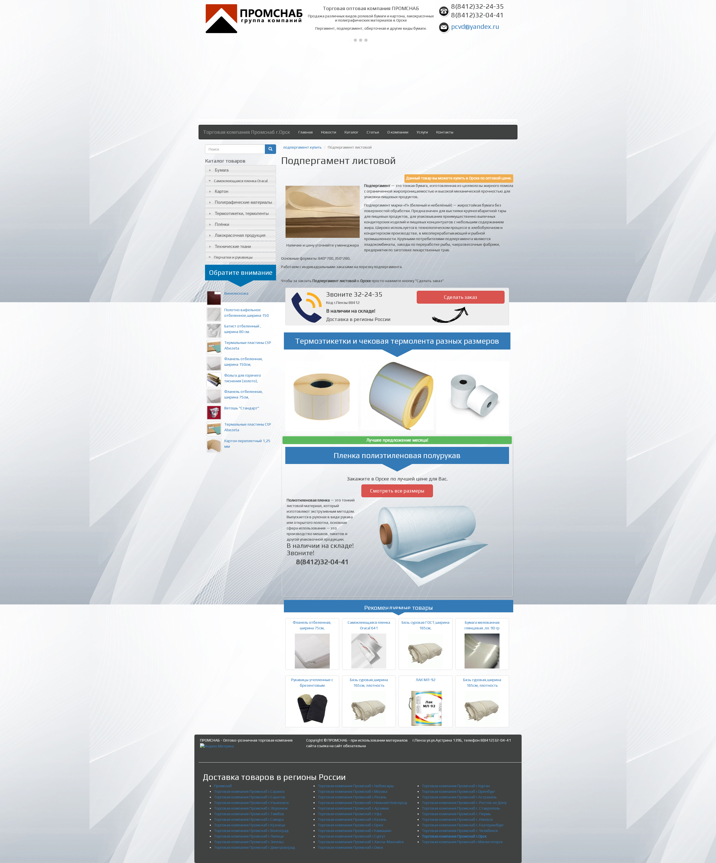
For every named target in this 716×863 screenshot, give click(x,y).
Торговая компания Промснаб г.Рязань (352, 797)
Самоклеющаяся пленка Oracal (241, 181)
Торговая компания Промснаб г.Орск (246, 132)
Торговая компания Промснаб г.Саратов (249, 797)
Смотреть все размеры (397, 491)
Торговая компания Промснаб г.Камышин (354, 830)
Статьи (373, 132)
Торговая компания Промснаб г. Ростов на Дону (464, 802)
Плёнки (222, 224)
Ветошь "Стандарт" (241, 408)
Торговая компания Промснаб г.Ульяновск (251, 802)
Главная (305, 132)
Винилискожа (236, 293)
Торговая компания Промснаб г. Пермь (456, 814)
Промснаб (223, 786)
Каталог (351, 132)
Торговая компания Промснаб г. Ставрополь (461, 808)
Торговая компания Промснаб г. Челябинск (460, 830)
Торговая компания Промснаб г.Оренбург (458, 791)
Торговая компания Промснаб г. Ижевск (457, 819)
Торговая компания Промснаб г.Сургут (351, 836)
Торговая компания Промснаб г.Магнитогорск (462, 841)
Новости (328, 132)
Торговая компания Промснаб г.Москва (352, 791)
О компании (397, 132)
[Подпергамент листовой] (323, 212)
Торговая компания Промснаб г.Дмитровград (254, 847)
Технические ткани (233, 246)
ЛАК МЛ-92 (425, 679)
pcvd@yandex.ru (475, 26)
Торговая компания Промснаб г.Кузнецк (249, 825)
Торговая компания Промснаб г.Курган (456, 786)
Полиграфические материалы (243, 202)
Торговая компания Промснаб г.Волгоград (251, 830)
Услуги (422, 132)
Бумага (222, 170)
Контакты (444, 132)
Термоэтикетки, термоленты (242, 213)
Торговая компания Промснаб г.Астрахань (459, 797)
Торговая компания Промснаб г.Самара (249, 819)
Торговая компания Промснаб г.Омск (350, 847)
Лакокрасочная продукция (240, 235)
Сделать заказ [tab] (460, 297)
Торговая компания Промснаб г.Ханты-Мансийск (361, 841)
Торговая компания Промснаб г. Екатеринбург (463, 825)
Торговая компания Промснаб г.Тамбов (249, 814)
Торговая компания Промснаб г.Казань (352, 819)
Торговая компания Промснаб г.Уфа (349, 814)
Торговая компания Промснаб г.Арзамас (353, 808)
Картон (221, 191)
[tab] (240, 170)
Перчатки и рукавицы (233, 257)
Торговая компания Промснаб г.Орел (350, 825)
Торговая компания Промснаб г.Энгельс (249, 841)
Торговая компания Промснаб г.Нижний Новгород (362, 802)
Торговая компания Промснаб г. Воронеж (251, 808)
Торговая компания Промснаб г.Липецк (249, 836)
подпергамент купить (302, 147)
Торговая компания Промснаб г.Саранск (249, 791)
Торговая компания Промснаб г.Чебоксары (356, 786)
